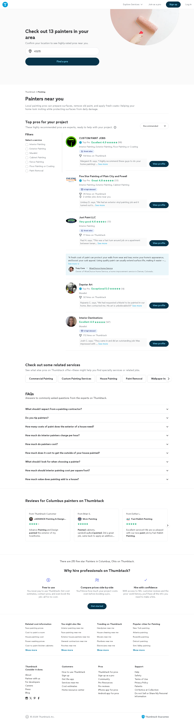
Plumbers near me (105, 641)
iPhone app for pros (108, 690)
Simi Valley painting (141, 646)
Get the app (68, 679)
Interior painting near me (72, 628)
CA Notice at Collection (147, 690)
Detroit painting (140, 641)
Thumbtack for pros (108, 672)
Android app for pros (108, 693)
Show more (31, 650)
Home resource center (73, 690)
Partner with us (32, 678)
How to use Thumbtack (73, 672)
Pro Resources (105, 682)
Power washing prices (35, 641)
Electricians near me (106, 646)
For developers (32, 682)
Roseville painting (141, 637)
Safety (138, 675)
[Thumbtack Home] (5, 4)
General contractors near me (74, 641)
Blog (27, 693)
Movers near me (104, 637)
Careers (29, 685)
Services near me (70, 682)
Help (137, 672)
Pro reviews (104, 686)
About (28, 675)
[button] (84, 142)
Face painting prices (34, 628)
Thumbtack (30, 92)
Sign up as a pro (106, 675)
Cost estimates (69, 686)
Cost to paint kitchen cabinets (39, 646)
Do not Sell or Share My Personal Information (151, 695)
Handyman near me (105, 628)
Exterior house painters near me (75, 637)
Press (28, 689)
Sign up (65, 675)
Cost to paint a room (35, 632)
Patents (138, 686)
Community (104, 679)
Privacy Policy (141, 682)
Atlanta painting (140, 632)
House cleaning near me (107, 632)
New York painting (141, 628)
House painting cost (34, 637)
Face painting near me (71, 632)
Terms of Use (141, 679)
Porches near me (68, 646)
